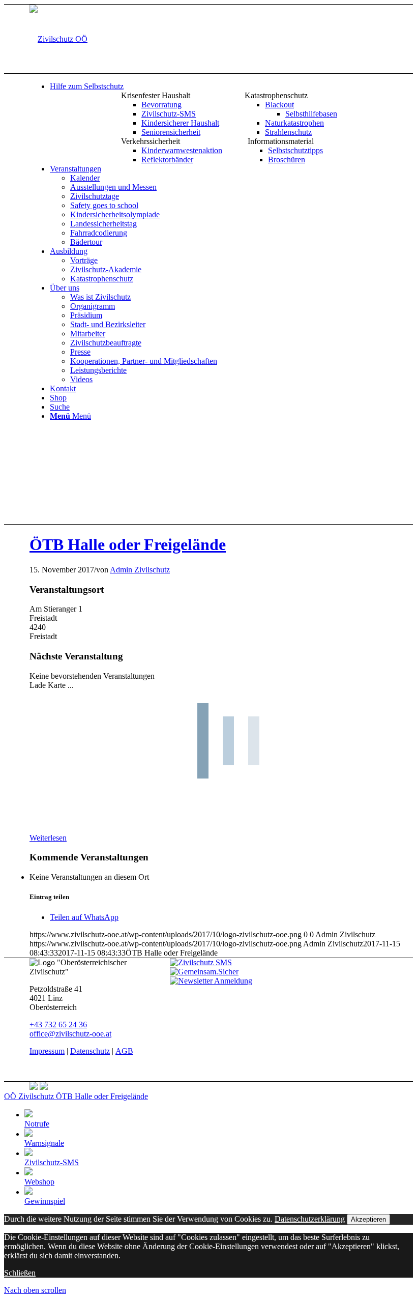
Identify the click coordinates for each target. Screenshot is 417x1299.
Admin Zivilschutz (140, 569)
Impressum (47, 1051)
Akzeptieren (368, 1219)
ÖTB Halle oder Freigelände (127, 544)
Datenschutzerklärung (310, 1219)
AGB (124, 1051)
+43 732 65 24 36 (58, 1024)
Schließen (20, 1272)
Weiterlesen (48, 837)
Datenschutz (90, 1051)
